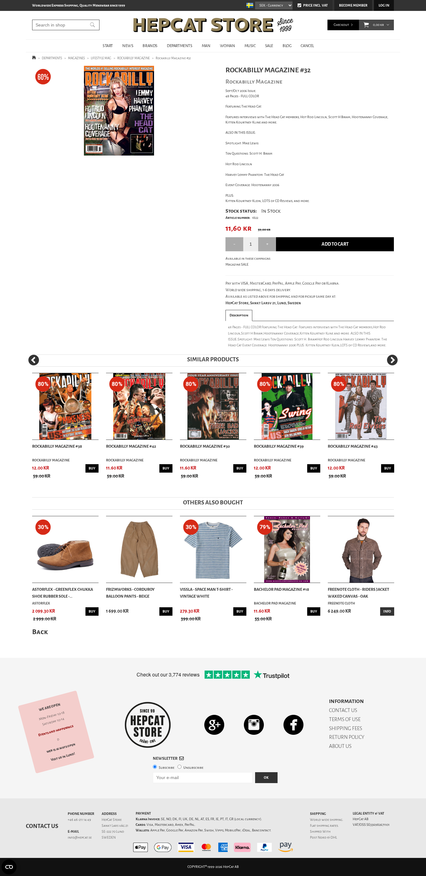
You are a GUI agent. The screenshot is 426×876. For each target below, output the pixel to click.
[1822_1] (119, 111)
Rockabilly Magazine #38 (57, 446)
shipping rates (327, 825)
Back (40, 631)
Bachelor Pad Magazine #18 (281, 589)
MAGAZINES (76, 58)
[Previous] (33, 360)
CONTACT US (343, 710)
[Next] (392, 360)
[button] (366, 25)
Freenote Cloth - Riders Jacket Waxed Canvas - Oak (358, 593)
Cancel (307, 45)
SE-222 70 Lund (113, 831)
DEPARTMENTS (179, 45)
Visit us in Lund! (62, 756)
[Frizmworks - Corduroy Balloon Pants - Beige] (139, 549)
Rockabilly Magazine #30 (205, 446)
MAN (206, 45)
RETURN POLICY (346, 737)
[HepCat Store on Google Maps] (214, 724)
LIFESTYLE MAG (101, 58)
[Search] (92, 25)
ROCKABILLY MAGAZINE (133, 58)
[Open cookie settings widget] (9, 866)
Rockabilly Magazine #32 (173, 58)
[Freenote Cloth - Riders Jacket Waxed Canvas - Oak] (361, 549)
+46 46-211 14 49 (79, 819)
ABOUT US (340, 746)
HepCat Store (112, 819)
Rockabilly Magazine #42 (131, 446)
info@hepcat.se (80, 837)
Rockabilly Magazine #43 (353, 446)
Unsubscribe (193, 767)
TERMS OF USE (345, 719)
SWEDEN (109, 837)
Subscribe (166, 767)
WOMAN (227, 45)
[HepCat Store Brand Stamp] (147, 724)
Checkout (341, 24)
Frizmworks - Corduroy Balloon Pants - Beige (130, 593)
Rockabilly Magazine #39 (279, 446)
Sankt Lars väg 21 (115, 825)
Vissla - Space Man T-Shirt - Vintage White (206, 593)
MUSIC (250, 45)
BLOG (287, 45)
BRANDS (150, 45)
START (108, 45)
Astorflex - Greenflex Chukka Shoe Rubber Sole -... (62, 593)
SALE (269, 45)
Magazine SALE (237, 264)
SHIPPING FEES (345, 728)
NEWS (127, 45)
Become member (353, 5)
